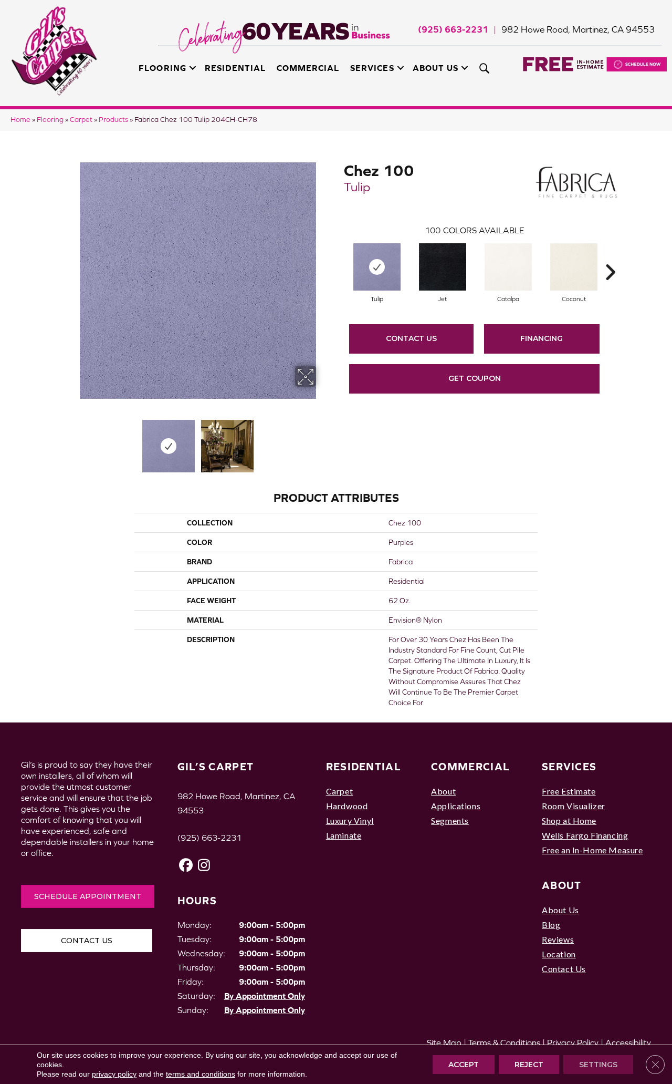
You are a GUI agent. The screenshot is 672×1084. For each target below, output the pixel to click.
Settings (598, 1064)
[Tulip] (377, 267)
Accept (463, 1064)
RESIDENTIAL (363, 766)
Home (20, 119)
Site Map (444, 1042)
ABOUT (562, 885)
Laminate (344, 835)
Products (113, 119)
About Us (435, 68)
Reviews (558, 939)
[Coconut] (574, 267)
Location (559, 954)
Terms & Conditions (504, 1042)
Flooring (162, 68)
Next (323, 441)
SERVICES (569, 766)
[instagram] (204, 865)
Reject (528, 1064)
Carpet (81, 119)
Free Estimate (569, 791)
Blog (551, 925)
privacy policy (114, 1074)
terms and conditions (200, 1074)
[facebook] (186, 865)
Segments (450, 820)
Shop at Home (569, 820)
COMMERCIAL (470, 766)
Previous (72, 441)
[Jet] (442, 267)
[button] (192, 67)
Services (372, 68)
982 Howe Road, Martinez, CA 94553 (578, 29)
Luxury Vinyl (350, 820)
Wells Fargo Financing (585, 835)
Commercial (308, 68)
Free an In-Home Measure (592, 850)
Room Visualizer (573, 806)
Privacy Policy (572, 1042)
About (443, 791)
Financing (541, 338)
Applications (455, 806)
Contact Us (411, 338)
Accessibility (628, 1042)
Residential (235, 68)
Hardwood (347, 806)
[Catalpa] (508, 267)
